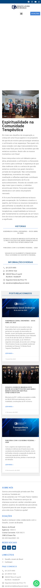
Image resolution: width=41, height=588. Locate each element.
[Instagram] (32, 1)
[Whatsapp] (39, 1)
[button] (21, 13)
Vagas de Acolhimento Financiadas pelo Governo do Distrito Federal (20, 254)
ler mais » (9, 353)
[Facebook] (28, 1)
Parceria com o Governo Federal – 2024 (20, 248)
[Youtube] (35, 1)
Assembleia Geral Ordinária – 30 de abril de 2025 (20, 232)
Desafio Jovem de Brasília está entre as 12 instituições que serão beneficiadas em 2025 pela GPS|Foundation (20, 240)
